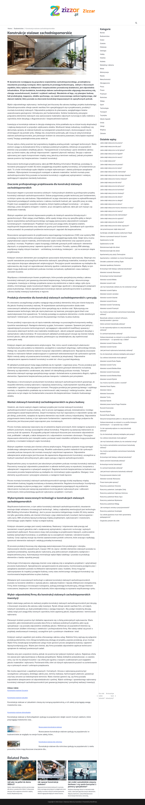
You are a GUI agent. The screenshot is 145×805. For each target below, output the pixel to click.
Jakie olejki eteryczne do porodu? (111, 164)
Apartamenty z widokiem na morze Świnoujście (116, 258)
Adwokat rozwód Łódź (108, 283)
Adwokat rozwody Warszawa (110, 272)
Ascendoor (78, 802)
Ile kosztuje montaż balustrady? (111, 276)
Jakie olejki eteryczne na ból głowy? (112, 150)
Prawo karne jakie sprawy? (109, 482)
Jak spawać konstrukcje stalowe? (48, 783)
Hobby (102, 54)
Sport (102, 105)
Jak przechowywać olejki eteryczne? (112, 229)
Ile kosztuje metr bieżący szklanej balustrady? (116, 269)
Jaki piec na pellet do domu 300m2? (19, 783)
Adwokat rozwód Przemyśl (109, 308)
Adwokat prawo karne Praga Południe (113, 404)
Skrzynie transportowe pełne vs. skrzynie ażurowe (117, 419)
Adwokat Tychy (105, 397)
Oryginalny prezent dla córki (109, 521)
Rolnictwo (103, 97)
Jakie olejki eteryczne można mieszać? (113, 179)
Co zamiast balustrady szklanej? (111, 334)
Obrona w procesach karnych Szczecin (113, 236)
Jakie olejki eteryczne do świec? (111, 168)
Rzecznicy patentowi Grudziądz (111, 511)
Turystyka (103, 115)
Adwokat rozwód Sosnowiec (110, 372)
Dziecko (103, 43)
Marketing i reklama (107, 65)
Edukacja (103, 47)
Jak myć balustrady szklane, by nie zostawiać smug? (118, 287)
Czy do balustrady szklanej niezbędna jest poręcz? (117, 354)
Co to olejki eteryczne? (108, 161)
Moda (102, 69)
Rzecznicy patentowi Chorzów (110, 486)
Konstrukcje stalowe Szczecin (17, 690)
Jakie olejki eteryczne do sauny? (111, 157)
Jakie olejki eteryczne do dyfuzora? (112, 186)
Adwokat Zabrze (105, 390)
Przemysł (103, 94)
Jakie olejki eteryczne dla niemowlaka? (113, 215)
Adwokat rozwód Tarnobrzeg (110, 305)
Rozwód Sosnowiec (107, 408)
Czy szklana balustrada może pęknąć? (113, 358)
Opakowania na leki (107, 240)
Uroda (102, 123)
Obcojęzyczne (105, 83)
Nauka (102, 76)
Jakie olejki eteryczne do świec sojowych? (114, 226)
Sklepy (102, 101)
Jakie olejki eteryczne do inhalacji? (112, 193)
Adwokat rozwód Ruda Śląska (110, 361)
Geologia (103, 51)
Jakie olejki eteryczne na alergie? (111, 200)
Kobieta (102, 61)
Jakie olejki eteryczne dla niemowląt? (113, 172)
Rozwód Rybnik (105, 411)
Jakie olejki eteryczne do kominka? (112, 190)
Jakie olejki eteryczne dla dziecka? (112, 222)
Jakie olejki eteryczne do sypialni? (112, 218)
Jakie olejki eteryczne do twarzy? (111, 211)
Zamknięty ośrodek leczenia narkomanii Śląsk (116, 233)
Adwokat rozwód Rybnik (108, 379)
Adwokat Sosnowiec (107, 393)
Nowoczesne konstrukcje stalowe (50, 727)
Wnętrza (103, 130)
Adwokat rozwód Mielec (108, 280)
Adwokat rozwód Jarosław (109, 294)
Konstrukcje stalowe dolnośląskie (19, 712)
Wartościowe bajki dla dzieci (110, 247)
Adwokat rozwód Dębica (108, 290)
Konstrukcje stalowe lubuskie (17, 698)
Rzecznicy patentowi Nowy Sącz (111, 497)
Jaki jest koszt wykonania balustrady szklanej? (116, 350)
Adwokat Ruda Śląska (107, 386)
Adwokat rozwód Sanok (108, 347)
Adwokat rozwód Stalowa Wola (111, 343)
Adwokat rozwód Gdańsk (108, 298)
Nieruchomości (105, 79)
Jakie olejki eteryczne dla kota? (111, 182)
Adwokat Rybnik (105, 401)
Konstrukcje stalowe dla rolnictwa (50, 742)
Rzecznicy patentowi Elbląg (109, 504)
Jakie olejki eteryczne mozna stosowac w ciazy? (117, 208)
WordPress (93, 802)
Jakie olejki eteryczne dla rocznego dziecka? (115, 175)
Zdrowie (103, 133)
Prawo (102, 90)
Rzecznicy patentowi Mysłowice (111, 500)
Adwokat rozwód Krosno (108, 301)
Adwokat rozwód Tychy (108, 365)
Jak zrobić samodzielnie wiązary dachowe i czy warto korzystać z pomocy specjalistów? (82, 784)
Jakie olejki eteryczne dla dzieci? (111, 197)
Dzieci (102, 40)
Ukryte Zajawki (105, 119)
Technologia (104, 108)
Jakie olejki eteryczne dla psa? (110, 146)
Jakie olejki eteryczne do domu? (111, 204)
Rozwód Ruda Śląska (107, 415)
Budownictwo (104, 36)
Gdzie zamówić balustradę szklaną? (112, 324)
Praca (102, 87)
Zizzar (89, 11)
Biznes (102, 33)
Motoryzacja (104, 72)
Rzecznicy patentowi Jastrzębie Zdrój (113, 489)
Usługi (102, 126)
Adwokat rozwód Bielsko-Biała (110, 368)
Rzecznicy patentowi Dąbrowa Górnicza (114, 493)
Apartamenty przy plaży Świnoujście (112, 254)
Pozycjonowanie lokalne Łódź (110, 475)
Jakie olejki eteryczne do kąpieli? (111, 154)
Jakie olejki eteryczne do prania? (111, 143)
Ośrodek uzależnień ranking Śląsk (111, 262)
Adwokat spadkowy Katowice (110, 265)
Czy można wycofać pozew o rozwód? (113, 383)
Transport (103, 112)
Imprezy (103, 58)
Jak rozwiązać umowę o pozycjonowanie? (114, 507)
